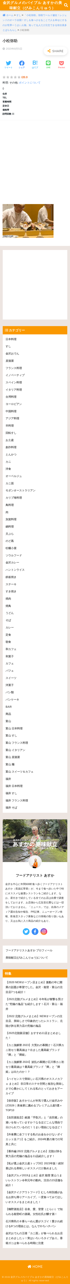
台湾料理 (11, 396)
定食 (8, 634)
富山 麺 (10, 764)
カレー (10, 627)
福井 (8, 778)
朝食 (8, 641)
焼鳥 (8, 605)
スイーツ (11, 678)
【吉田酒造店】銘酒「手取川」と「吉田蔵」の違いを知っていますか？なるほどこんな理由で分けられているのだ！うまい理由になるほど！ (34, 1122)
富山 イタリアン (15, 750)
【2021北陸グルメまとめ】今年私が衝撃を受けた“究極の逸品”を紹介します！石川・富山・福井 (34, 1004)
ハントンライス (15, 569)
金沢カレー (12, 562)
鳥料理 (10, 505)
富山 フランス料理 (17, 742)
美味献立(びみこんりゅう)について (27, 957)
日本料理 (11, 339)
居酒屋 (10, 360)
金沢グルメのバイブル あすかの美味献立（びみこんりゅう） (32, 5)
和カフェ (11, 649)
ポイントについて (30, 82)
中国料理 (11, 411)
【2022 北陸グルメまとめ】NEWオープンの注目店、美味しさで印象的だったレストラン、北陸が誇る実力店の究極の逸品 (34, 1021)
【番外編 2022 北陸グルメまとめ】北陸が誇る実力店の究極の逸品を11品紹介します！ (34, 1154)
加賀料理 (11, 519)
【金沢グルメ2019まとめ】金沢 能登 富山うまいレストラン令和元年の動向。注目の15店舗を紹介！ (34, 1180)
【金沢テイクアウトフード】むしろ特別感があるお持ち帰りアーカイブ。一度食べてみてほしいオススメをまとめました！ (34, 1197)
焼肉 (8, 598)
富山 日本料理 (14, 728)
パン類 (10, 692)
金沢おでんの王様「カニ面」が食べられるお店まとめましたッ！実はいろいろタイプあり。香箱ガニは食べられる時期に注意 (34, 1238)
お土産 (10, 440)
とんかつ (11, 454)
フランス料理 (14, 368)
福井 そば (11, 807)
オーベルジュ (14, 476)
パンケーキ (12, 699)
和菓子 (10, 656)
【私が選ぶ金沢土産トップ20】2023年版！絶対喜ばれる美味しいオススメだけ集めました (35, 1166)
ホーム (9, 15)
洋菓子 (10, 685)
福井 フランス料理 (17, 800)
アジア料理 (12, 418)
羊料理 (10, 425)
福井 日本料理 (14, 786)
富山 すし (11, 735)
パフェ (10, 670)
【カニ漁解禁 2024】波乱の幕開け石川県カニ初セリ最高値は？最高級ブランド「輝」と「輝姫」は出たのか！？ (35, 1067)
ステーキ (11, 584)
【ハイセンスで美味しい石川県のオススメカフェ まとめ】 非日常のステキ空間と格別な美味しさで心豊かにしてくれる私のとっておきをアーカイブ (35, 1086)
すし (18, 15)
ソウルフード (14, 555)
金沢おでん (12, 353)
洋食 (8, 468)
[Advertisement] (35, 158)
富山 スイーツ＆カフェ (19, 771)
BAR (9, 706)
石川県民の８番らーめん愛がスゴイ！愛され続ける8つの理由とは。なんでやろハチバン (34, 1224)
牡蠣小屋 (11, 548)
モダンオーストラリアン (21, 490)
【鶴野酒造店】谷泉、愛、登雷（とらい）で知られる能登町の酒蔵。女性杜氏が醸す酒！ (34, 1211)
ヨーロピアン (14, 404)
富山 (8, 721)
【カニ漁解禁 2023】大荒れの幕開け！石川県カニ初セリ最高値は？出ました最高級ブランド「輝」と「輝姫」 (35, 1050)
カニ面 (10, 483)
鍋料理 (10, 526)
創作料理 (11, 447)
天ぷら (10, 533)
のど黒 (10, 540)
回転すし (11, 432)
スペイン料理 (14, 382)
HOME (37, 1266)
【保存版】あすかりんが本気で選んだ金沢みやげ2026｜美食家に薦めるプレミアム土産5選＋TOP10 (34, 1105)
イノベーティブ (15, 375)
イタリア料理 (14, 389)
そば (8, 620)
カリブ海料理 (14, 497)
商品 (8, 713)
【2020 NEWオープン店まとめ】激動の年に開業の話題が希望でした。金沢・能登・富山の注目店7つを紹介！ (34, 987)
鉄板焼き (11, 577)
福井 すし (11, 793)
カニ (8, 461)
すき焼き (11, 591)
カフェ (10, 663)
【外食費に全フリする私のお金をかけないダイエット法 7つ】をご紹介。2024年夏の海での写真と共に (34, 1139)
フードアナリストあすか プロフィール (29, 950)
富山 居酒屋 (13, 757)
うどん (10, 613)
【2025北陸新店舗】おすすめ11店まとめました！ (33, 1035)
